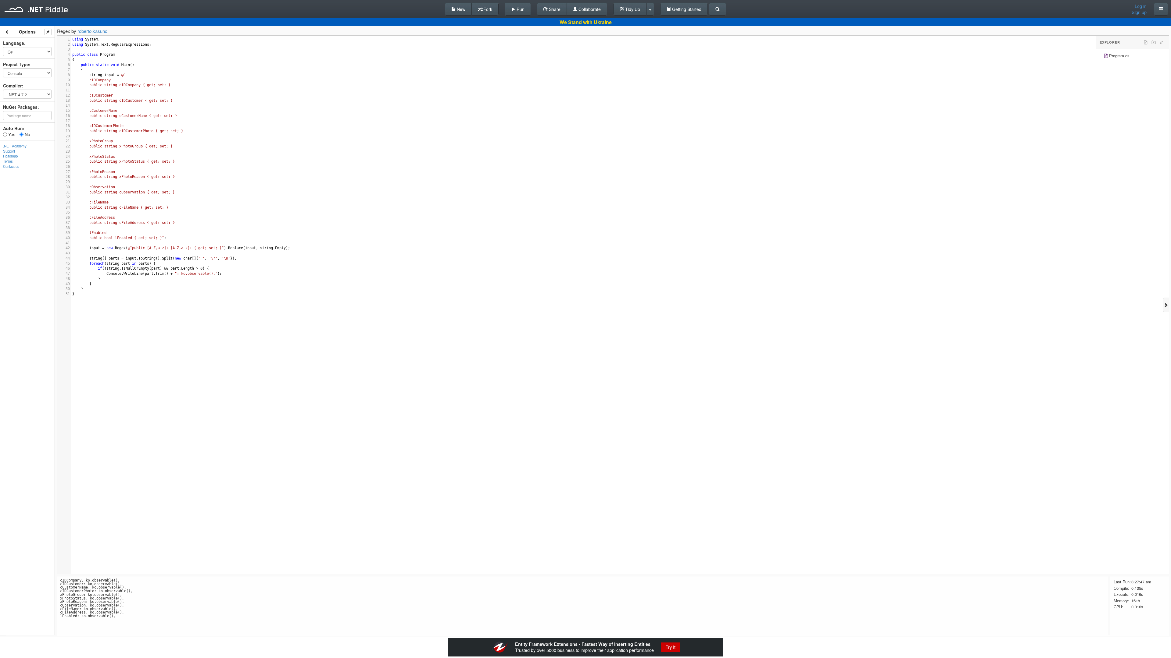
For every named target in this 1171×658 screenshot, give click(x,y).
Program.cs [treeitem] (1119, 55)
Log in (1141, 6)
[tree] (1132, 56)
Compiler (12, 86)
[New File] (1145, 42)
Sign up (1139, 12)
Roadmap (10, 156)
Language (13, 43)
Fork (487, 9)
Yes (11, 134)
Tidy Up (632, 9)
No (26, 134)
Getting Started (686, 9)
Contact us (11, 166)
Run (520, 9)
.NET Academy (15, 145)
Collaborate (589, 9)
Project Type (16, 64)
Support (9, 151)
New (460, 9)
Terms (8, 161)
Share (554, 9)
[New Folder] (1153, 42)
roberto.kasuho (92, 31)
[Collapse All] (1161, 42)
